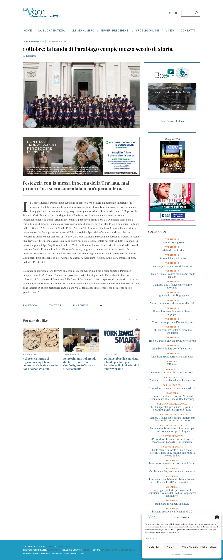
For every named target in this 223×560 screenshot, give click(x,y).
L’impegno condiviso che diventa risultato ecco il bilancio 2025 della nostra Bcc (172, 480)
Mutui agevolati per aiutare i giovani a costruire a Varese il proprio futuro (172, 408)
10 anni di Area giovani (172, 242)
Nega (171, 546)
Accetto (172, 101)
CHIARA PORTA (54, 550)
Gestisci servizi (151, 538)
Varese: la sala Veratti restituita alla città (172, 303)
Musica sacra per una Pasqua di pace (172, 322)
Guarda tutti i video (172, 121)
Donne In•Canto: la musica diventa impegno (172, 312)
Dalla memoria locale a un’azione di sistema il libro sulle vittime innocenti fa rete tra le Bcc (172, 452)
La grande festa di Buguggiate (172, 295)
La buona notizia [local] (34, 41)
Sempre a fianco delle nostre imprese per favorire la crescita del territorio (172, 419)
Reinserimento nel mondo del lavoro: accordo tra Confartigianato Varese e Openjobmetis (79, 364)
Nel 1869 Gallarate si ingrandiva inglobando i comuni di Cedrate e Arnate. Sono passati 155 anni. (41, 364)
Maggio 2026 (172, 139)
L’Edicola (172, 364)
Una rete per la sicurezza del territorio (172, 266)
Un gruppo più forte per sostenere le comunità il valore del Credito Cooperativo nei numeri (172, 492)
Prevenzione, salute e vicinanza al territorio (172, 388)
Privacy (51, 546)
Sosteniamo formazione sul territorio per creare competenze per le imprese (172, 429)
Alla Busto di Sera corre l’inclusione (172, 348)
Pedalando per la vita (172, 250)
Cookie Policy (175, 554)
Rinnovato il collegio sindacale (172, 503)
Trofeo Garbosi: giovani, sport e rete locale (172, 340)
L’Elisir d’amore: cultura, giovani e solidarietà (172, 331)
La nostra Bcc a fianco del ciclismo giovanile (172, 286)
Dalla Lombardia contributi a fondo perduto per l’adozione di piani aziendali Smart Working (121, 364)
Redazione (31, 55)
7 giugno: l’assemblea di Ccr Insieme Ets (172, 380)
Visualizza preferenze (199, 546)
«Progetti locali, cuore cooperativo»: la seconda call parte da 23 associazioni (172, 440)
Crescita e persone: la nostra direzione (172, 372)
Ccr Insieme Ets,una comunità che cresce (172, 471)
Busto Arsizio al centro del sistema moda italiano (172, 275)
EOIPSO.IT (87, 550)
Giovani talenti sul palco (172, 258)
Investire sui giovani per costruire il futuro (172, 463)
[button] (216, 517)
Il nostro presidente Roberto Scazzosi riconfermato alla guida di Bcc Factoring (172, 397)
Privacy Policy (186, 554)
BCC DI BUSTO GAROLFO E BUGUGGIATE (118, 550)
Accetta (153, 546)
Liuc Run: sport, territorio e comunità (172, 356)
